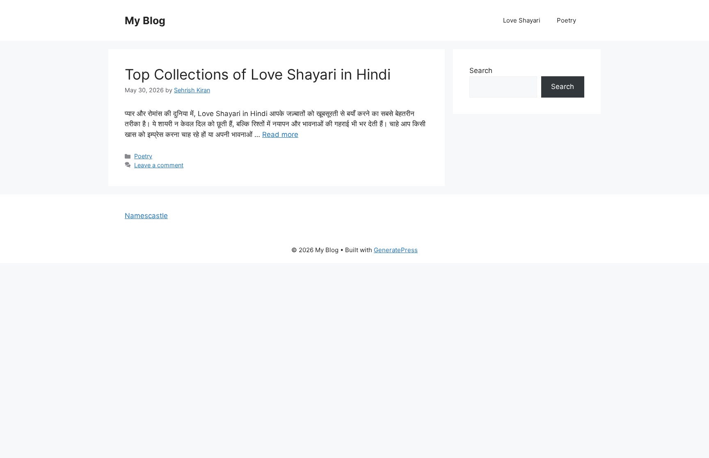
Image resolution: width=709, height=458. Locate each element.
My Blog (145, 20)
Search (480, 70)
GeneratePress (396, 250)
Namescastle (146, 216)
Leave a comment (158, 165)
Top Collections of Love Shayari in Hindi (258, 74)
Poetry (566, 20)
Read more (280, 134)
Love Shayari (521, 20)
